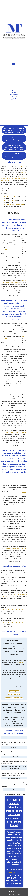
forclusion (24, 172)
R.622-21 (10, 168)
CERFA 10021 (12, 872)
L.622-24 (22, 166)
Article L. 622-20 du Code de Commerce (14, 622)
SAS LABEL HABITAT (10, 200)
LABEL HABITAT (21, 662)
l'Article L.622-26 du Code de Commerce (15, 432)
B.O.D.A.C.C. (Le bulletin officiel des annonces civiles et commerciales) (14, 178)
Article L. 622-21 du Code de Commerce (14, 609)
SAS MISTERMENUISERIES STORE (14, 204)
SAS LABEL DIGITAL (10, 196)
